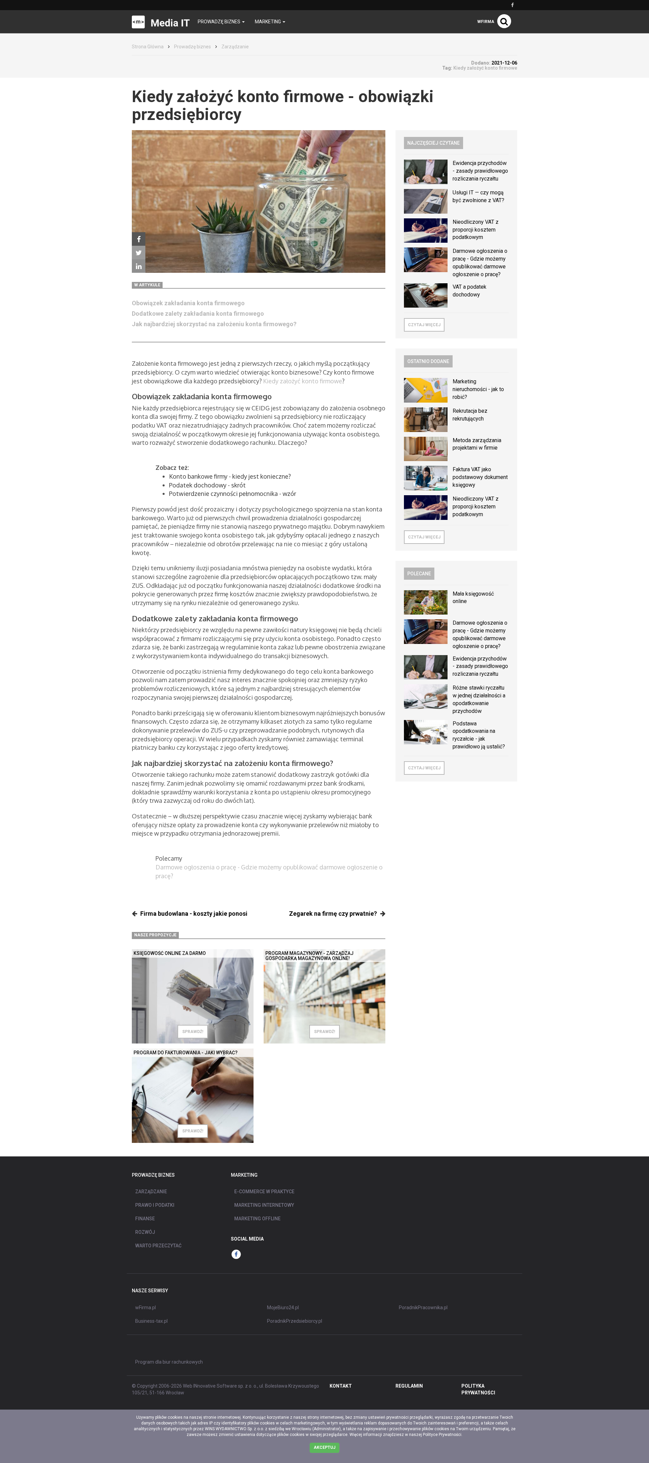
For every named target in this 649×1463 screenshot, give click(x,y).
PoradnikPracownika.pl (423, 1307)
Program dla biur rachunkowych (169, 1362)
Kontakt (341, 1386)
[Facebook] (138, 239)
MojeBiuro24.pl (283, 1307)
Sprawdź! (192, 1031)
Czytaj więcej (424, 324)
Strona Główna (148, 46)
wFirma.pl (145, 1307)
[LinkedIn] (138, 266)
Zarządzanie (235, 46)
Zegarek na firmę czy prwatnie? (333, 913)
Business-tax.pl (151, 1321)
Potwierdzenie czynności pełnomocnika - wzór (232, 493)
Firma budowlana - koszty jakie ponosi (193, 913)
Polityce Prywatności (442, 1434)
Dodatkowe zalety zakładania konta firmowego (198, 313)
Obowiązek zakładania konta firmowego (188, 303)
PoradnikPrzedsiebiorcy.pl (294, 1321)
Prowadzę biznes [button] (219, 21)
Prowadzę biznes (192, 46)
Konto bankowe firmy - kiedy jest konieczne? (230, 476)
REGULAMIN (409, 1386)
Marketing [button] (268, 21)
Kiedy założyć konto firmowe (302, 381)
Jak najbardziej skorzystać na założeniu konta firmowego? (214, 324)
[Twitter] (138, 252)
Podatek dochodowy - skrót (207, 485)
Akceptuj (324, 1447)
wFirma (485, 21)
